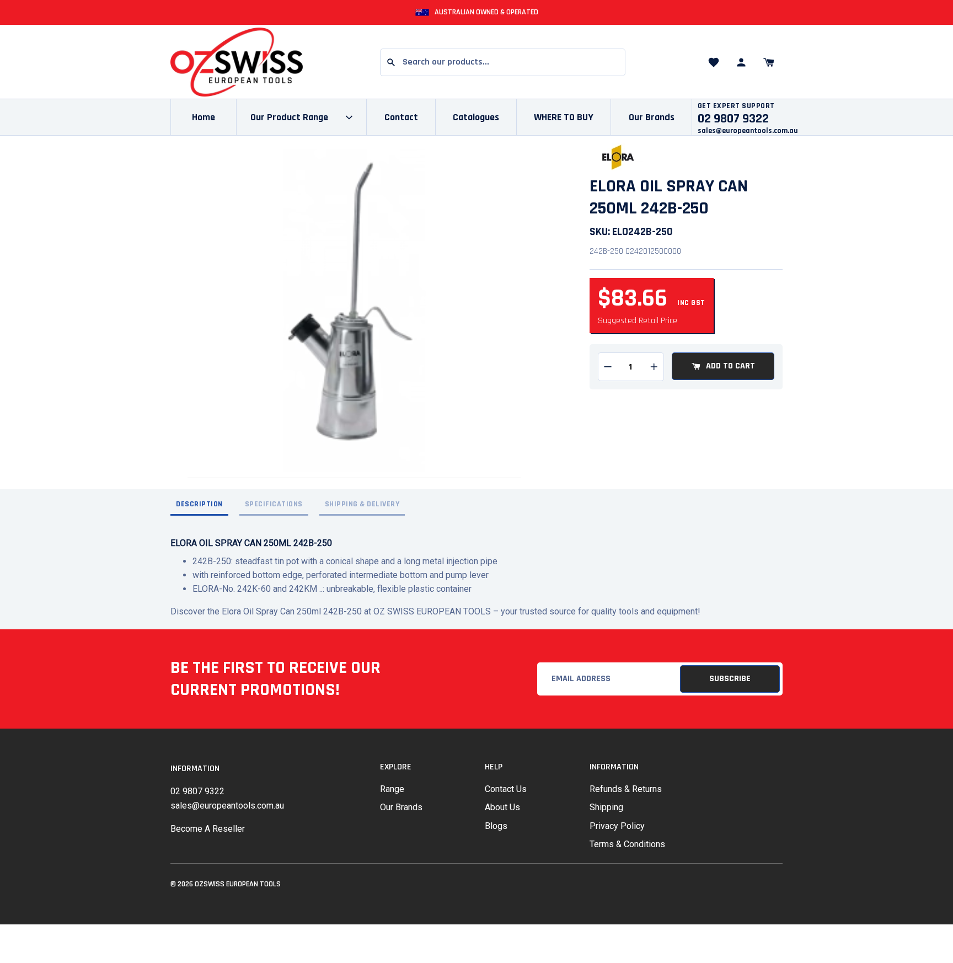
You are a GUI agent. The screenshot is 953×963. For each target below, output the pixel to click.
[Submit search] (391, 62)
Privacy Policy (617, 826)
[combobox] (502, 62)
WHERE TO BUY (563, 117)
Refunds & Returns (626, 789)
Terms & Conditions (627, 844)
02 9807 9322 (197, 791)
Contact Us (506, 789)
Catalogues (476, 117)
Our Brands (651, 117)
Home (203, 117)
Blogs (496, 826)
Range (392, 789)
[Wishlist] (713, 62)
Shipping (606, 807)
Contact (401, 117)
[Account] (741, 62)
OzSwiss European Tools (238, 884)
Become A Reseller (207, 828)
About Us (502, 807)
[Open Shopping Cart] (769, 62)
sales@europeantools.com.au (748, 131)
